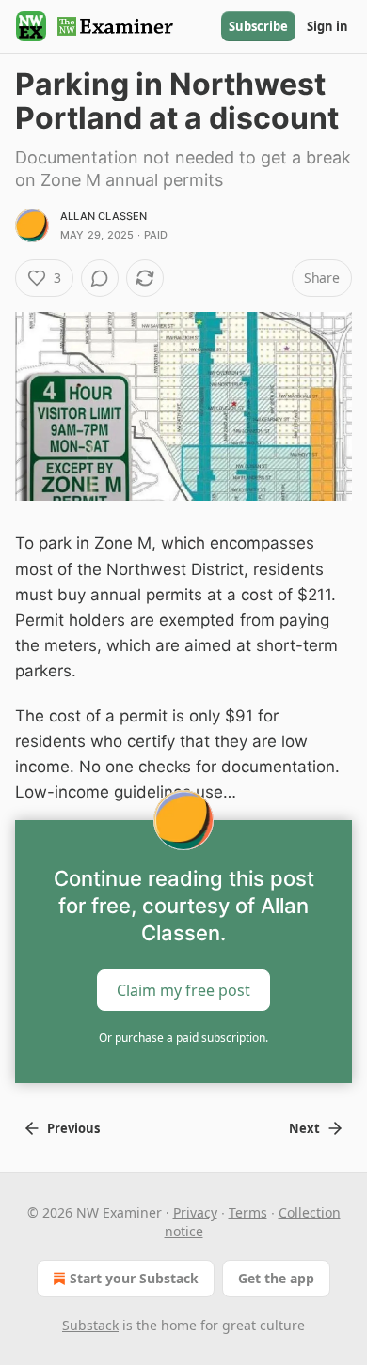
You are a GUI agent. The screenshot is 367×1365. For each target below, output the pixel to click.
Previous (73, 1128)
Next (304, 1128)
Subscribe (258, 26)
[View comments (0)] (100, 278)
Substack (90, 1325)
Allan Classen (104, 216)
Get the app (276, 1278)
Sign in (327, 26)
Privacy (195, 1212)
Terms (248, 1212)
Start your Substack (134, 1278)
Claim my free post (183, 990)
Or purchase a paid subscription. (183, 1038)
